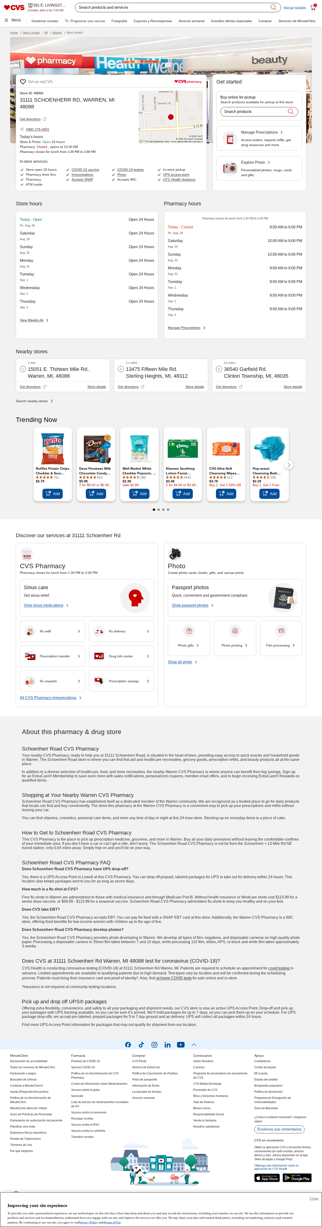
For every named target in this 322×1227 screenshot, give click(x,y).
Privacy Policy (88, 1222)
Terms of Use (112, 1222)
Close (314, 1198)
